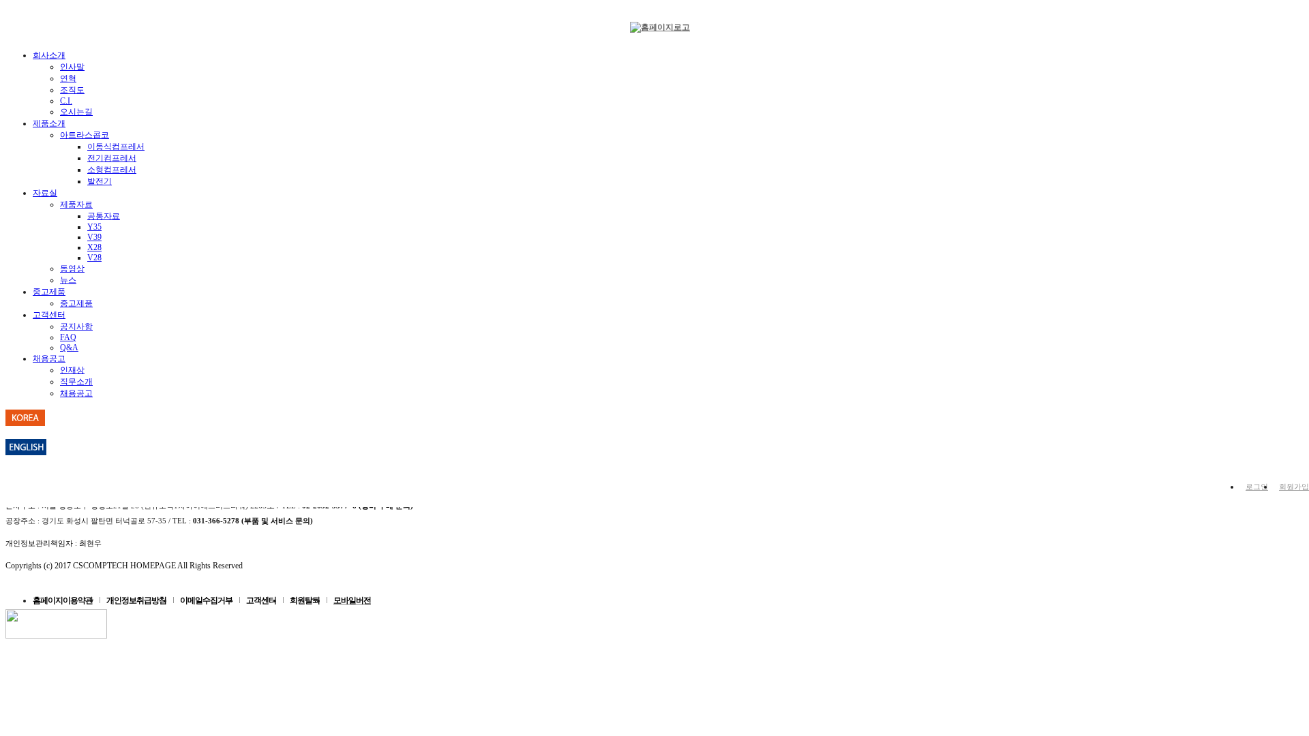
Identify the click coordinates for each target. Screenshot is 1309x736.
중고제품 (49, 291)
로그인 (1257, 486)
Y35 (94, 227)
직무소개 (76, 381)
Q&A (69, 347)
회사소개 (49, 55)
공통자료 (103, 216)
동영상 (72, 268)
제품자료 (76, 204)
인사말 (72, 67)
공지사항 (76, 326)
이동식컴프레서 (116, 146)
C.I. (66, 101)
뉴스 (68, 280)
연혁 (68, 78)
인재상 (72, 370)
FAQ (68, 337)
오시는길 (76, 112)
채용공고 (49, 358)
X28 (94, 247)
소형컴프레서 (111, 169)
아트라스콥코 (84, 135)
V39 (94, 237)
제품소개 (49, 123)
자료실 (45, 193)
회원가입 (1294, 486)
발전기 (99, 181)
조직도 (72, 90)
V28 (94, 257)
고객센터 (49, 315)
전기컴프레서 (111, 158)
